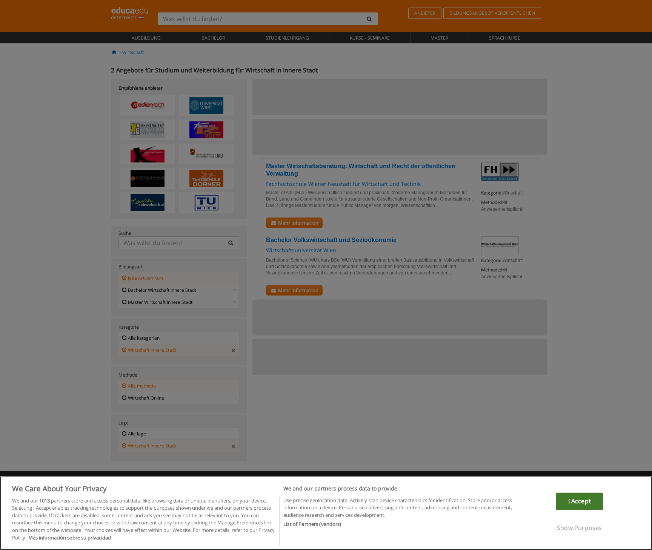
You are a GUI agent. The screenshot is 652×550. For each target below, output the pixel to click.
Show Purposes (579, 527)
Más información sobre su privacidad (69, 537)
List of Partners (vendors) (312, 524)
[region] (326, 513)
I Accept (579, 501)
